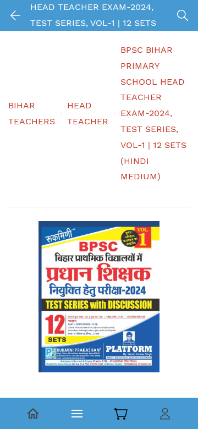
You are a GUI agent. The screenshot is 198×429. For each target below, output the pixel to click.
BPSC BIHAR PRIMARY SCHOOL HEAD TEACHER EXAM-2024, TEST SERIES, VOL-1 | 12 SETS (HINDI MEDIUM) (153, 113)
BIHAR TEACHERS (31, 113)
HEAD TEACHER (87, 113)
